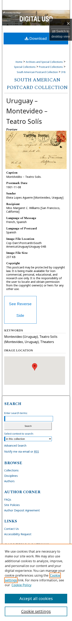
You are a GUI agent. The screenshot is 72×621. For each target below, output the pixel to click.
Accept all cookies (36, 598)
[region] (36, 582)
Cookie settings (36, 611)
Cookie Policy (21, 585)
